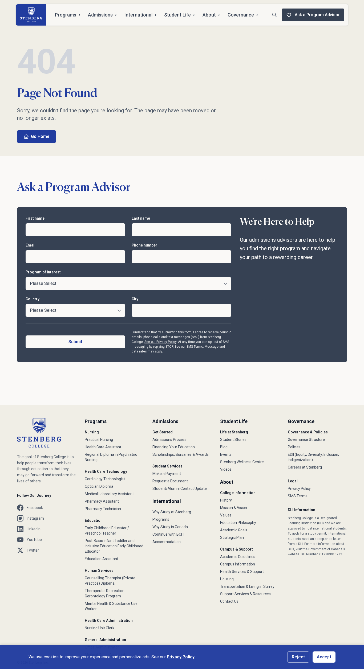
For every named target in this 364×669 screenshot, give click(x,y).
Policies (294, 447)
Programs (65, 15)
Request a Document (170, 481)
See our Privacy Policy (160, 342)
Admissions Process (169, 439)
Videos (226, 469)
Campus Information (237, 564)
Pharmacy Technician (103, 509)
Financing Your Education (173, 447)
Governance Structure (306, 439)
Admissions (100, 15)
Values (226, 515)
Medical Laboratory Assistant (109, 494)
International (138, 15)
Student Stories (233, 439)
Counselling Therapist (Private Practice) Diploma (110, 580)
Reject (298, 656)
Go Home (40, 136)
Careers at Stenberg (305, 467)
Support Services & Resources (245, 594)
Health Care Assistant (103, 447)
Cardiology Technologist (105, 479)
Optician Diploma (99, 486)
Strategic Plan (232, 537)
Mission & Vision (233, 508)
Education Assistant (101, 559)
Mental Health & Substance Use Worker (111, 606)
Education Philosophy (238, 522)
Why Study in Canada (170, 527)
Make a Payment (166, 473)
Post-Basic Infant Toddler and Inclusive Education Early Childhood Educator (114, 546)
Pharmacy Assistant (102, 501)
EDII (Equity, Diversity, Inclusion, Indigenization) (313, 457)
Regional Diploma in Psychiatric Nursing (111, 457)
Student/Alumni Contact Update (179, 488)
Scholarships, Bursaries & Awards (180, 454)
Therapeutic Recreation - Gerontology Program (106, 593)
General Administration (105, 640)
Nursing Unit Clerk (99, 628)
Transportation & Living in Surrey (247, 586)
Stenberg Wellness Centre (242, 462)
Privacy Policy (299, 488)
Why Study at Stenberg (171, 512)
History (226, 500)
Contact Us (229, 601)
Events (226, 454)
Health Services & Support (242, 571)
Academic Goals (233, 530)
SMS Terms (298, 496)
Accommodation (166, 542)
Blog (224, 447)
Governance (241, 15)
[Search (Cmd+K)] (274, 15)
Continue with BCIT (168, 534)
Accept (324, 656)
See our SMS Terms (189, 346)
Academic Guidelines (237, 557)
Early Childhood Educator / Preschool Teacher (107, 530)
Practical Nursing (99, 439)
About (209, 15)
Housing (227, 579)
